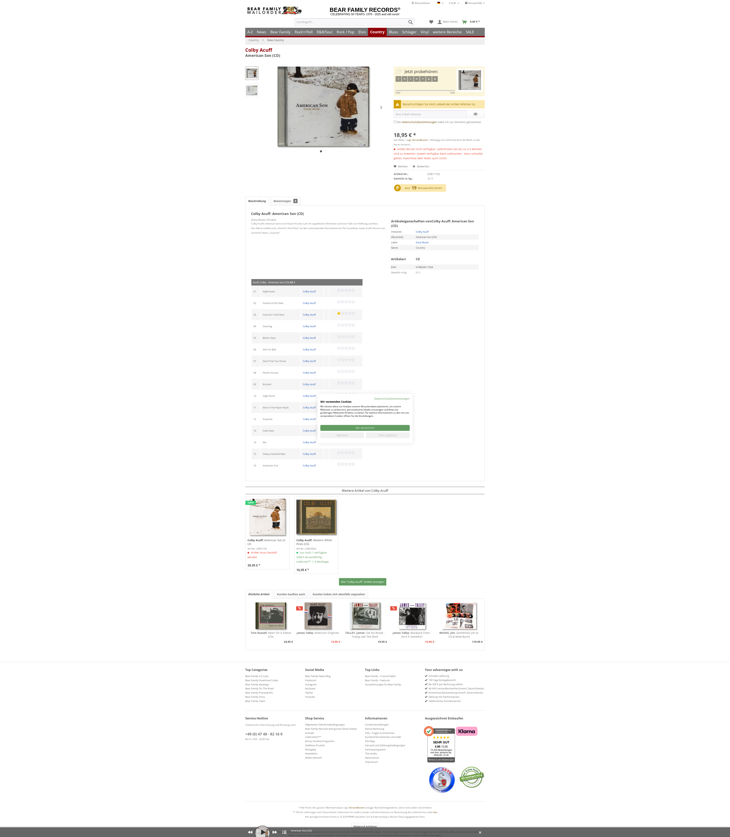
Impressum (371, 762)
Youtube (310, 697)
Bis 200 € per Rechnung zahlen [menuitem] (445, 684)
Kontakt (309, 733)
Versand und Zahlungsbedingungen (385, 745)
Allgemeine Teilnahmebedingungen (325, 724)
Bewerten (422, 166)
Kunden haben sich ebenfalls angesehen (339, 594)
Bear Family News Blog (318, 676)
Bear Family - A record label (380, 676)
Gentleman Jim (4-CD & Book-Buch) (459, 634)
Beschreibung (257, 201)
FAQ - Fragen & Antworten (379, 733)
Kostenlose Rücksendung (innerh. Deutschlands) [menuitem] (455, 692)
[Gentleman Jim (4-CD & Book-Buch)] (459, 615)
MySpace (310, 688)
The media (371, 753)
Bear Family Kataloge (257, 684)
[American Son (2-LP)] (267, 517)
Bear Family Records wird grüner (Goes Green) (331, 728)
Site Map (370, 741)
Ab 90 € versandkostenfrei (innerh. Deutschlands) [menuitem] (456, 688)
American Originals (318, 633)
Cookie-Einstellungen (377, 724)
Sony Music (422, 242)
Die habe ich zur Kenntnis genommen (439, 122)
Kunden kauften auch (291, 594)
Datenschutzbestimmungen (419, 122)
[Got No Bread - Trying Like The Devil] (365, 615)
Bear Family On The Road (259, 688)
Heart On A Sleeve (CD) (271, 634)
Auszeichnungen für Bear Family (383, 684)
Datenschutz (372, 757)
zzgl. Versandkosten (417, 140)
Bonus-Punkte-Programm (319, 741)
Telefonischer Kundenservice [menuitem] (444, 701)
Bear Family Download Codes (261, 680)
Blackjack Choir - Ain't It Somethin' (412, 634)
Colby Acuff (258, 50)
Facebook (310, 680)
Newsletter (311, 753)
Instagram (311, 684)
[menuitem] (354, 22)
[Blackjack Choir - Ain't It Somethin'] (412, 615)
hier (435, 812)
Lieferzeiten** (313, 737)
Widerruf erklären (365, 826)
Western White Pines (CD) (314, 542)
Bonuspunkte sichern (430, 188)
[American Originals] (318, 615)
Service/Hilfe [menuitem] (474, 3)
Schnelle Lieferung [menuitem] (438, 676)
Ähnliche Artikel (258, 594)
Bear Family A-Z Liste (256, 676)
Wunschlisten (422, 3)
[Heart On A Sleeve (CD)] (271, 615)
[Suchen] (410, 22)
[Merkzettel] (431, 22)
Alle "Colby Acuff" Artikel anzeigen (362, 582)
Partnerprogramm (375, 749)
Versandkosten (357, 807)
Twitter (309, 692)
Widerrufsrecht (313, 757)
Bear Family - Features (377, 680)
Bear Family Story (255, 697)
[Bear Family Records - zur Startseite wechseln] (275, 10)
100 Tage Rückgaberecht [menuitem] (442, 680)
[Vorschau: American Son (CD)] (252, 73)
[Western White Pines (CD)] (316, 517)
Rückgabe (310, 749)
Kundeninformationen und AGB (383, 737)
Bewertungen (285, 201)
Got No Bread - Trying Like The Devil (365, 634)
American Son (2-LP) (267, 542)
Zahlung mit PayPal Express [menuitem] (443, 697)
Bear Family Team (255, 701)
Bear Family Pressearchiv (259, 692)
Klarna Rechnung (374, 728)
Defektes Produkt (315, 745)
